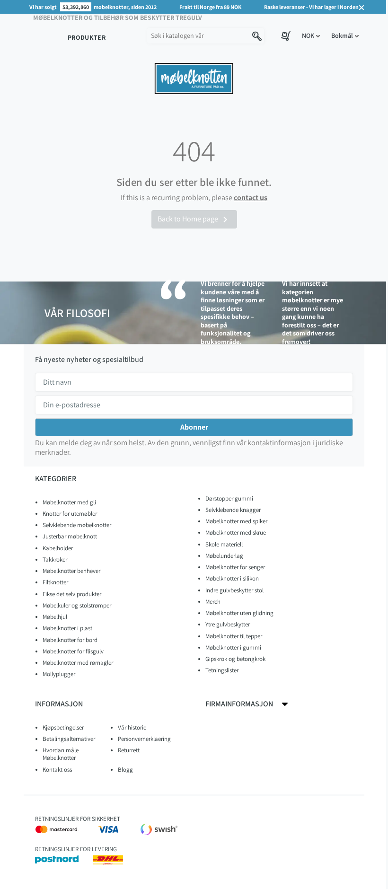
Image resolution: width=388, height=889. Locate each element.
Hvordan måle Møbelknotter (61, 754)
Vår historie (132, 727)
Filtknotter (55, 582)
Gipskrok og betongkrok (235, 659)
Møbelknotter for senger (235, 567)
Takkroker (55, 559)
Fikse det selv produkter (72, 594)
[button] (311, 36)
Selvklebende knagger (233, 510)
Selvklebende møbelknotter (77, 525)
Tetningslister (221, 670)
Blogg (125, 770)
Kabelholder (58, 548)
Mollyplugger (59, 674)
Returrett (129, 750)
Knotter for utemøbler (70, 514)
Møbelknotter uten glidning (239, 613)
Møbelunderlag (224, 556)
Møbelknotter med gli (69, 502)
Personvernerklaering (144, 739)
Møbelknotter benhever (71, 571)
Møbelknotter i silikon (232, 578)
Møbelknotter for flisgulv (73, 651)
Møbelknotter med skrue (235, 532)
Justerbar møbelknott (70, 536)
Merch (212, 602)
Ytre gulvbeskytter (227, 624)
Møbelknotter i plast (67, 628)
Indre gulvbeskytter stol (234, 590)
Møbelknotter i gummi (233, 647)
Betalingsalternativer (69, 739)
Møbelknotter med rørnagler (78, 663)
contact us (250, 197)
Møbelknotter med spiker (236, 521)
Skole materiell (224, 544)
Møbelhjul (55, 617)
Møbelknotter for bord (70, 640)
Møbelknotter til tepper (233, 636)
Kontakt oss (57, 770)
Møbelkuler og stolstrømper (77, 605)
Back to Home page (194, 219)
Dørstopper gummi (229, 498)
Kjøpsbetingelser (63, 727)
